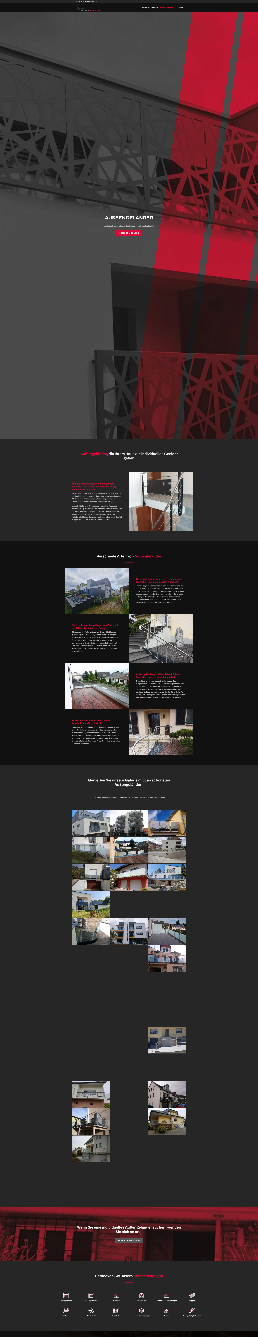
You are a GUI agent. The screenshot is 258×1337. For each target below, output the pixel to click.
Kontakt (180, 7)
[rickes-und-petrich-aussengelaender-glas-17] (129, 999)
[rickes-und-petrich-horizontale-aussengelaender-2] (91, 1026)
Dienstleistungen (166, 7)
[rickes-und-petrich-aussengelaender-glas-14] (167, 971)
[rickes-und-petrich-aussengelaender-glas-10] (167, 944)
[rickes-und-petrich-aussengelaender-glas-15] (91, 999)
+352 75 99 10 (80, 1)
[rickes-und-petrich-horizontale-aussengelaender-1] (167, 999)
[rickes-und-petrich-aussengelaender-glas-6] (129, 917)
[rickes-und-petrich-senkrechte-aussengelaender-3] (167, 1080)
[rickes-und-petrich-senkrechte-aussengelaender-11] (91, 1161)
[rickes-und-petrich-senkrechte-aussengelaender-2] (129, 1080)
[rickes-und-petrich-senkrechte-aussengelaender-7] (167, 1107)
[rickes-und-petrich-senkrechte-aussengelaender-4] (91, 1107)
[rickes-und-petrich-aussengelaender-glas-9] (129, 944)
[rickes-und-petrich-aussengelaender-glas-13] (129, 971)
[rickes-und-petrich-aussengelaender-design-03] (91, 1189)
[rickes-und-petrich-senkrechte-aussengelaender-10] (167, 1134)
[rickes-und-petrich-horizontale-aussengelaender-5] (91, 1053)
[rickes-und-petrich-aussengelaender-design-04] (129, 1189)
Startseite (145, 7)
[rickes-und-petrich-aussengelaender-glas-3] (129, 890)
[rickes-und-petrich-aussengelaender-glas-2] (91, 890)
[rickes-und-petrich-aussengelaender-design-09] (91, 863)
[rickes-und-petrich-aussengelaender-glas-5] (91, 917)
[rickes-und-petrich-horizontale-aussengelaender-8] (167, 1053)
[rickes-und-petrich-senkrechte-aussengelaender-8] (91, 1134)
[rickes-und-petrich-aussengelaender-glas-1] (167, 863)
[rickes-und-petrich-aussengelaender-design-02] (167, 1161)
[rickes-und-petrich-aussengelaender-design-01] (129, 1161)
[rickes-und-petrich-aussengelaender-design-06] (91, 836)
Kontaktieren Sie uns (129, 1240)
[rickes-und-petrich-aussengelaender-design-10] (129, 863)
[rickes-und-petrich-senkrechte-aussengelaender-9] (129, 1134)
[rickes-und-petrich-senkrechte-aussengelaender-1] (91, 1080)
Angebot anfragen (129, 233)
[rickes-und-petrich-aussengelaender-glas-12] (91, 971)
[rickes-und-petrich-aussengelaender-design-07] (129, 836)
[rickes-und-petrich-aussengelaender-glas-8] (91, 944)
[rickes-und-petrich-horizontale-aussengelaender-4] (167, 1026)
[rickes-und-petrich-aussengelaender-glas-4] (167, 890)
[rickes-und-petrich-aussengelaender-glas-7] (167, 917)
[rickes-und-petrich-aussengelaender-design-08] (167, 836)
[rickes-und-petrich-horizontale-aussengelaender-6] (129, 1053)
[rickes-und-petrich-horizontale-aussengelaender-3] (129, 1026)
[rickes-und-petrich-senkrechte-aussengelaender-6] (129, 1107)
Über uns (154, 7)
